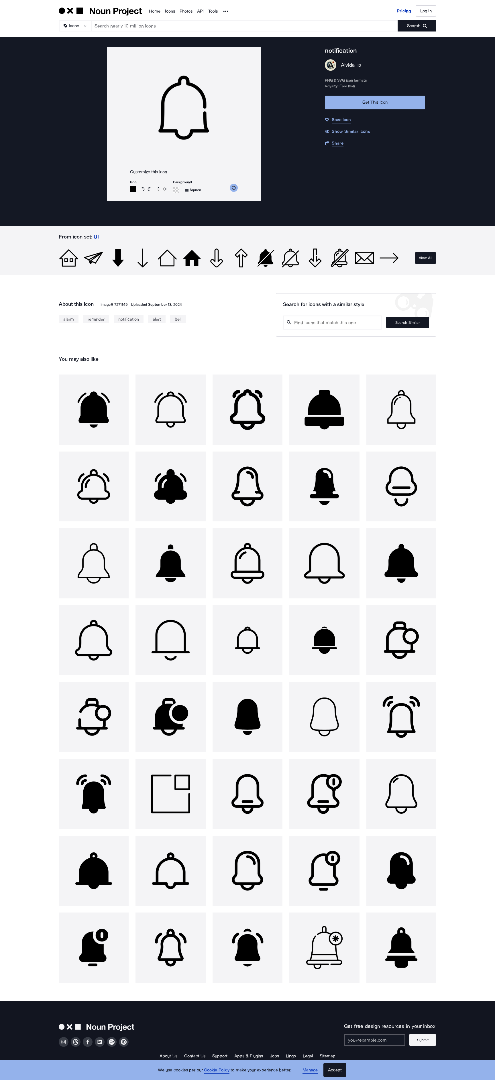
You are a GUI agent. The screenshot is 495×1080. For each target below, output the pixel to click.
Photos (186, 11)
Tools (213, 11)
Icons (170, 11)
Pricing (404, 10)
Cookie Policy (216, 1070)
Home (154, 11)
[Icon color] (133, 189)
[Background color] (176, 190)
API (200, 11)
